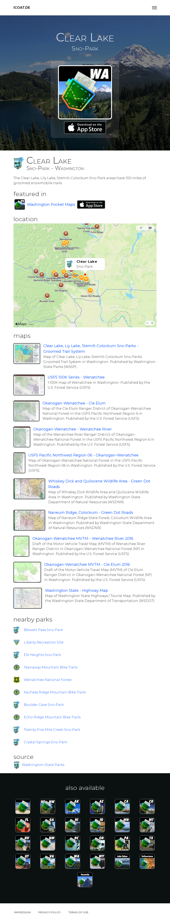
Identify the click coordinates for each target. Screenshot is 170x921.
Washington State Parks (43, 765)
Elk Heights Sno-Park (42, 655)
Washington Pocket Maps (51, 204)
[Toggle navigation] (154, 7)
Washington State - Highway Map (76, 590)
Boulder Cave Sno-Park (44, 705)
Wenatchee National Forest (48, 680)
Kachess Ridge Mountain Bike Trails (55, 692)
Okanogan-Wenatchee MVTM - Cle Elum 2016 (87, 564)
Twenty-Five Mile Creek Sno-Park (52, 730)
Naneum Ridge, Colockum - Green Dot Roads (90, 512)
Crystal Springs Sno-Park (45, 742)
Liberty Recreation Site (43, 642)
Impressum (22, 912)
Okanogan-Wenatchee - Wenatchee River (72, 429)
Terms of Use (78, 912)
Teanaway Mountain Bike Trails (50, 667)
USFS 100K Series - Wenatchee (76, 377)
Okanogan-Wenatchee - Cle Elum (74, 403)
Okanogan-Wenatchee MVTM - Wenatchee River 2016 (82, 538)
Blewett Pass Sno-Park (43, 630)
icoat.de (21, 8)
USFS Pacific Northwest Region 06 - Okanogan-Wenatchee (83, 455)
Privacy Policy (49, 912)
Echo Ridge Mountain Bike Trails (52, 717)
